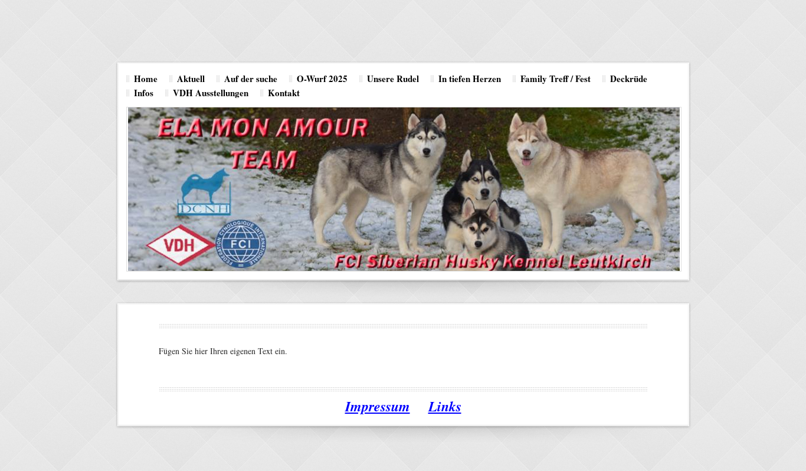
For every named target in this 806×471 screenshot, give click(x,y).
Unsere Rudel (393, 78)
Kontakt (284, 92)
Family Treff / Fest (555, 78)
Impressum (377, 406)
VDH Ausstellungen (210, 92)
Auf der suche (250, 78)
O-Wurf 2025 (322, 78)
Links (444, 406)
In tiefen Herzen (469, 78)
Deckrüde (628, 78)
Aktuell (191, 78)
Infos (143, 92)
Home (146, 78)
